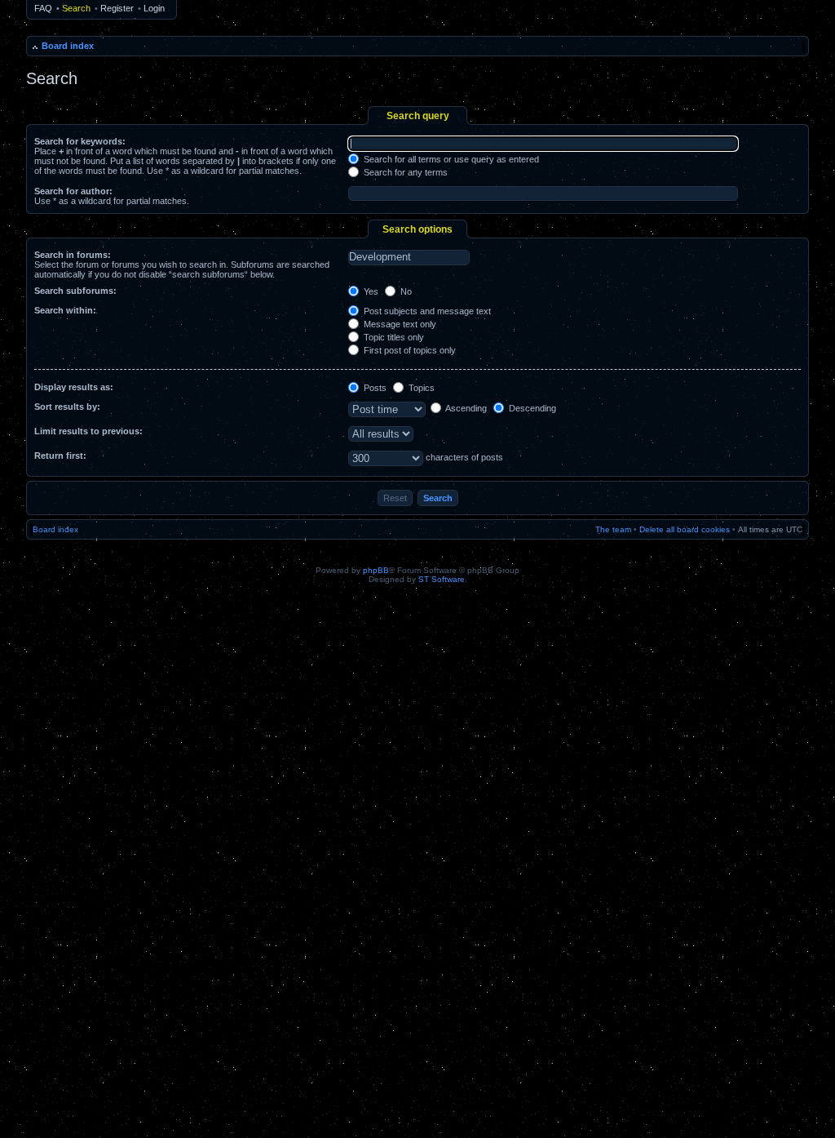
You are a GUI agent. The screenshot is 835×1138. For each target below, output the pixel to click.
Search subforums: (75, 291)
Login (154, 8)
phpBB (376, 570)
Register (117, 8)
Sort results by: (67, 406)
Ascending (465, 408)
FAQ (43, 8)
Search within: (65, 310)
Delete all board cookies (684, 529)
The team (613, 529)
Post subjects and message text (426, 311)
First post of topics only (408, 350)
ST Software (441, 579)
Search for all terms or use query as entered (450, 159)
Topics (420, 388)
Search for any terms (404, 172)
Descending (531, 408)
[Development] (408, 257)
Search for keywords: (80, 141)
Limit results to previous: (88, 431)
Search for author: (73, 191)
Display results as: (73, 387)
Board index (68, 46)
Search (76, 8)
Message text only (398, 324)
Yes (369, 291)
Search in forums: (72, 255)
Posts (374, 388)
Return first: (60, 455)
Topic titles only (392, 337)
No (405, 291)
